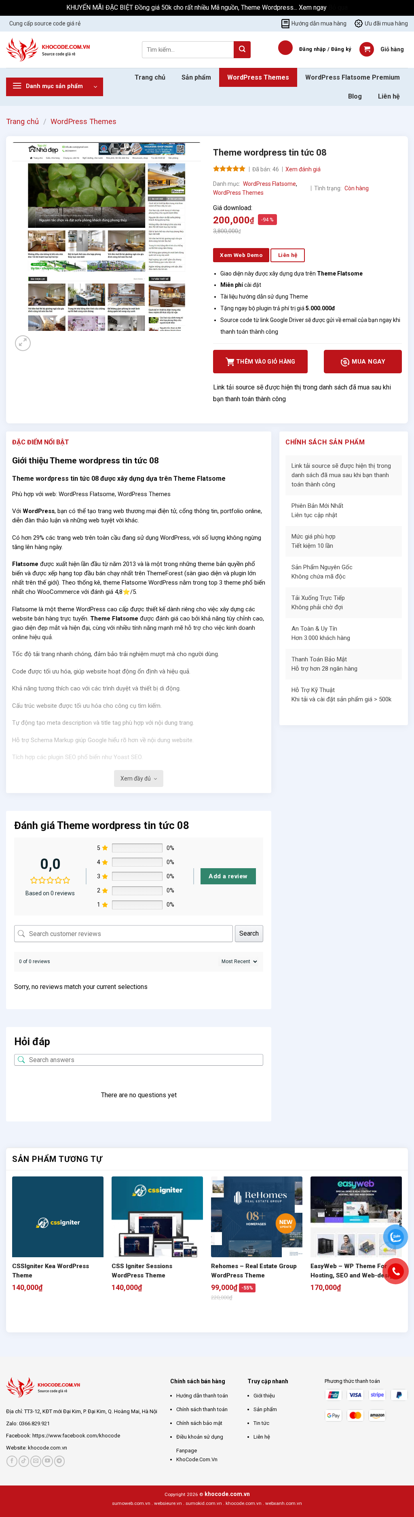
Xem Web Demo (241, 255)
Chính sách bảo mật (199, 1423)
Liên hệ (389, 96)
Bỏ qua (338, 7)
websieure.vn (168, 1503)
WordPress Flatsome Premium (352, 77)
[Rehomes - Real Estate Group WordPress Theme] (256, 1216)
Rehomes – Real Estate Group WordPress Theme (254, 1270)
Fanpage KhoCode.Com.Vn (197, 1455)
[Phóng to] (23, 343)
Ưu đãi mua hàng (386, 23)
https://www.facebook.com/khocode (76, 1436)
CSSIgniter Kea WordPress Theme (50, 1270)
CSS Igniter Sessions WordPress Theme (142, 1270)
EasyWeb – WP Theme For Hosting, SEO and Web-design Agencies (353, 1271)
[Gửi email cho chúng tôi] (35, 1461)
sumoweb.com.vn (131, 1503)
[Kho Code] (49, 50)
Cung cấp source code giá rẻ (44, 23)
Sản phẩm (196, 77)
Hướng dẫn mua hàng (318, 23)
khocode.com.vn (47, 1448)
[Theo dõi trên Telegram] (59, 1461)
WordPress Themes (258, 77)
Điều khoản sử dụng (199, 1437)
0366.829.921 (34, 1423)
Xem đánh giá (303, 169)
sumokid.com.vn (204, 1503)
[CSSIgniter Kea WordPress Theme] (58, 1224)
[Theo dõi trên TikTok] (24, 1461)
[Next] (42, 339)
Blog (355, 96)
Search (249, 933)
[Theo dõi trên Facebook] (11, 1461)
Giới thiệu (264, 1396)
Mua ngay (368, 361)
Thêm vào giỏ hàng (266, 361)
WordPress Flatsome (269, 184)
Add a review (228, 876)
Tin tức (261, 1423)
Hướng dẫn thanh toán (202, 1396)
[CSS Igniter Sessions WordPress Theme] (157, 1222)
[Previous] (16, 1318)
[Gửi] (242, 49)
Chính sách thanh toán (202, 1409)
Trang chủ (150, 77)
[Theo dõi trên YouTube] (47, 1461)
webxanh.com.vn (283, 1503)
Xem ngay (313, 7)
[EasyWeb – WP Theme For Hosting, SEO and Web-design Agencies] (356, 1222)
